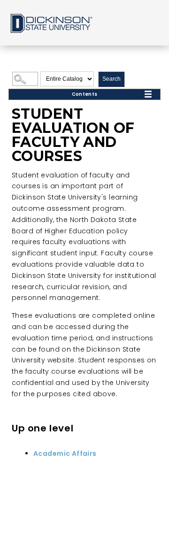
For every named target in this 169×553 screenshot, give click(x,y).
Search (111, 79)
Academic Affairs (65, 453)
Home (50, 23)
